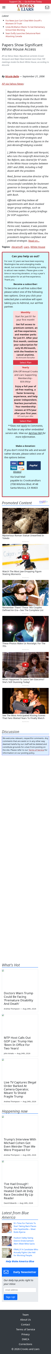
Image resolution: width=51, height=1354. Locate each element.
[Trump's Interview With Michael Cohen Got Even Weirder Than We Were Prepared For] (20, 1126)
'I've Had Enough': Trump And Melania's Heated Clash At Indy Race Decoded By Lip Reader (18, 1191)
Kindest (17, 471)
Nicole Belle (12, 76)
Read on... (33, 240)
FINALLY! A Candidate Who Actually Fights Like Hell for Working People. (26, 1252)
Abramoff (17, 247)
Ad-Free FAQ (35, 433)
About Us (25, 1319)
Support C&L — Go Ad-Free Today (25, 1)
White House (37, 247)
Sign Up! (10, 1297)
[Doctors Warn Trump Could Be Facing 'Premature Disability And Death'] (20, 979)
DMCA (25, 1339)
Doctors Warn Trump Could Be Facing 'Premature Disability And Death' (18, 998)
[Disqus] (25, 854)
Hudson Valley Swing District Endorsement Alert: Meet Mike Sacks (24, 1240)
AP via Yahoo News (13, 83)
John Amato (9, 1053)
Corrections (25, 1344)
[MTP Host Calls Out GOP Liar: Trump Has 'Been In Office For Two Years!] (20, 1024)
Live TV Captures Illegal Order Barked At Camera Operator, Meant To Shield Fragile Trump (20, 1089)
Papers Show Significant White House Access (22, 47)
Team (25, 1314)
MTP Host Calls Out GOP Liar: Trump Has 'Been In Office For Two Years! (18, 1043)
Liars (26, 247)
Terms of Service (36, 750)
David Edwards (10, 1203)
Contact (25, 1324)
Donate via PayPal (34, 465)
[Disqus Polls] (25, 789)
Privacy (25, 1334)
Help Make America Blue (20, 1261)
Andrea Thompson (12, 1008)
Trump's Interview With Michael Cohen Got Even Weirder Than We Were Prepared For (20, 1144)
